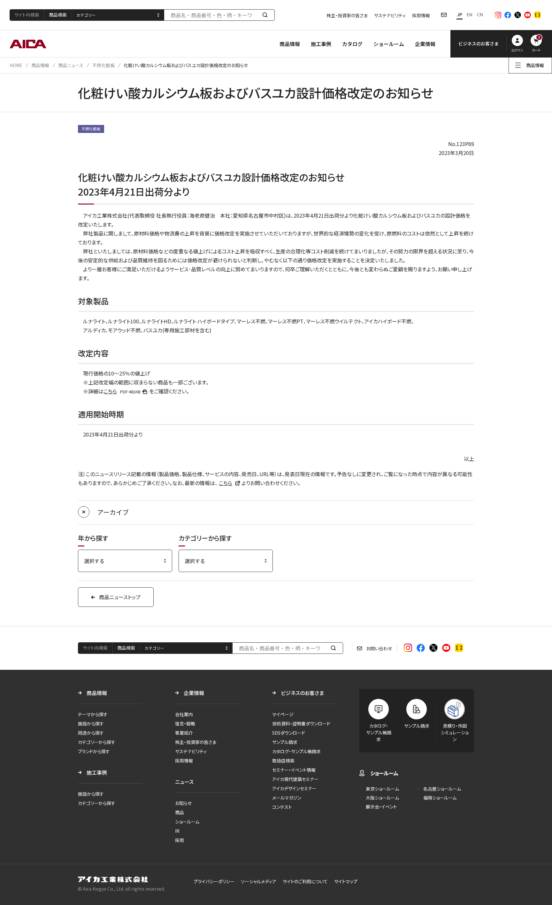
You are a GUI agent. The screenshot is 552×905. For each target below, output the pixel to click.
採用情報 (421, 15)
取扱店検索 (283, 760)
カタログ (352, 44)
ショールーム (388, 44)
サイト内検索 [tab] (26, 15)
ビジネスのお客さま (302, 693)
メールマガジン (286, 797)
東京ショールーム (382, 788)
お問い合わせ (379, 648)
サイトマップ (345, 881)
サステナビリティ (390, 15)
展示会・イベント (381, 806)
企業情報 (425, 44)
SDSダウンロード (288, 733)
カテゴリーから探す (96, 742)
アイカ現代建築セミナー (295, 779)
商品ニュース (70, 65)
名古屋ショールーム (442, 788)
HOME (16, 65)
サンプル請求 (284, 742)
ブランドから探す (94, 751)
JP (459, 14)
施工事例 (321, 44)
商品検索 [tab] (58, 15)
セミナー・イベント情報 (294, 770)
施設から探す (91, 723)
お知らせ (183, 803)
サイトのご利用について (305, 881)
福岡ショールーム (439, 797)
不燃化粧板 (103, 65)
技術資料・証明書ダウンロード (301, 723)
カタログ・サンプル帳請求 (296, 751)
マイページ (283, 714)
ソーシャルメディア (258, 881)
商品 (179, 812)
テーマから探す (93, 714)
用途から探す (91, 733)
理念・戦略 (185, 723)
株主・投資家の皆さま (347, 15)
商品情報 (290, 44)
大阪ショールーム (382, 797)
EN (469, 14)
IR (177, 831)
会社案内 (184, 714)
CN (480, 14)
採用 (179, 840)
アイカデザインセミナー (294, 788)
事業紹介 (184, 733)
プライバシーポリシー (214, 881)
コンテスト (282, 807)
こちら (122, 391)
